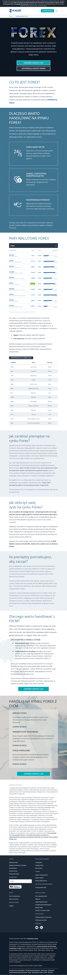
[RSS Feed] (41, 927)
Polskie (12, 881)
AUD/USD (11, 272)
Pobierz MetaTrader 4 (41, 880)
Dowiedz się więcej (20, 727)
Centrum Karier (13, 871)
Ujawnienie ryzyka (32, 938)
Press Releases (13, 868)
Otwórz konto (47, 11)
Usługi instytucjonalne (41, 902)
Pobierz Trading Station (41, 875)
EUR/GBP (11, 305)
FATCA (45, 972)
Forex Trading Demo (14, 896)
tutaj (15, 839)
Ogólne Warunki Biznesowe (32, 970)
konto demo (33, 68)
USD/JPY (11, 260)
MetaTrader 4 (38, 868)
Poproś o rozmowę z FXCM (42, 910)
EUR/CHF (11, 300)
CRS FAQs (50, 972)
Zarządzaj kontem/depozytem (43, 904)
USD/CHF (11, 266)
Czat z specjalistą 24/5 (41, 896)
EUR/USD (11, 255)
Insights (11, 906)
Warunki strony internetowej (17, 970)
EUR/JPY (11, 283)
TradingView (38, 862)
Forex (10, 16)
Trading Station (39, 865)
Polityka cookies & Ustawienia (43, 917)
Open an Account (13, 899)
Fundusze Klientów (14, 874)
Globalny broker (13, 862)
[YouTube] (36, 927)
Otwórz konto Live (33, 62)
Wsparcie (37, 899)
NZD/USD (11, 288)
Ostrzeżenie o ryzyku (37, 972)
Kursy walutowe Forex (22, 16)
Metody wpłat (39, 907)
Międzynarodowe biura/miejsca (17, 865)
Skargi (29, 972)
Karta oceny (44, 970)
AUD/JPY (11, 294)
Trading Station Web (40, 887)
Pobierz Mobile (39, 878)
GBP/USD (11, 277)
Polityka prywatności (41, 920)
